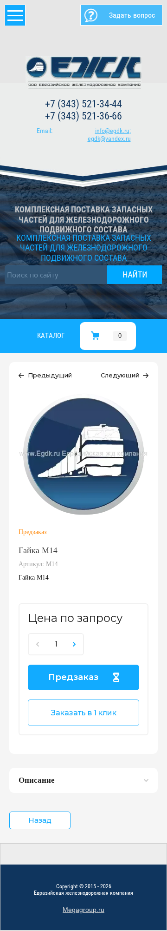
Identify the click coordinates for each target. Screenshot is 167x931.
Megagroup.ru (83, 909)
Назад (39, 820)
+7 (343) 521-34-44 (83, 104)
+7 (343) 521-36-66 (83, 116)
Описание (37, 780)
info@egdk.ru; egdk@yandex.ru (109, 134)
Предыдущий (50, 375)
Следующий (120, 375)
